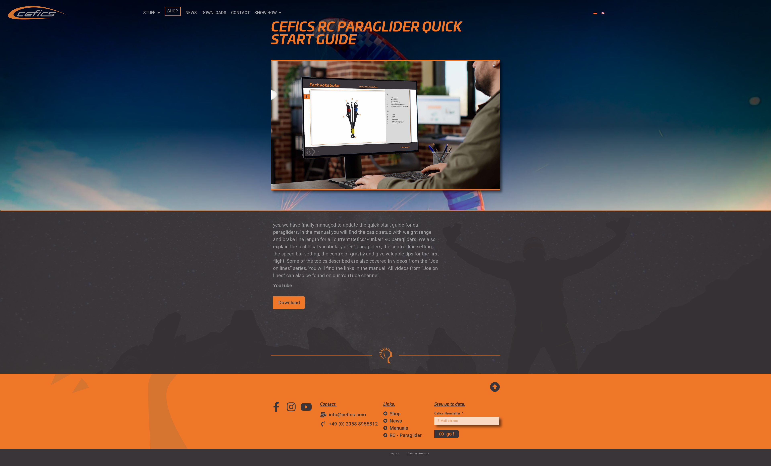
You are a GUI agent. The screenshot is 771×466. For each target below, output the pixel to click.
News (191, 12)
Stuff (149, 12)
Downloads (214, 12)
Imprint (394, 453)
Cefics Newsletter (447, 413)
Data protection (418, 453)
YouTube (282, 285)
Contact (240, 12)
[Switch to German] (595, 12)
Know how (266, 12)
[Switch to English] (603, 12)
